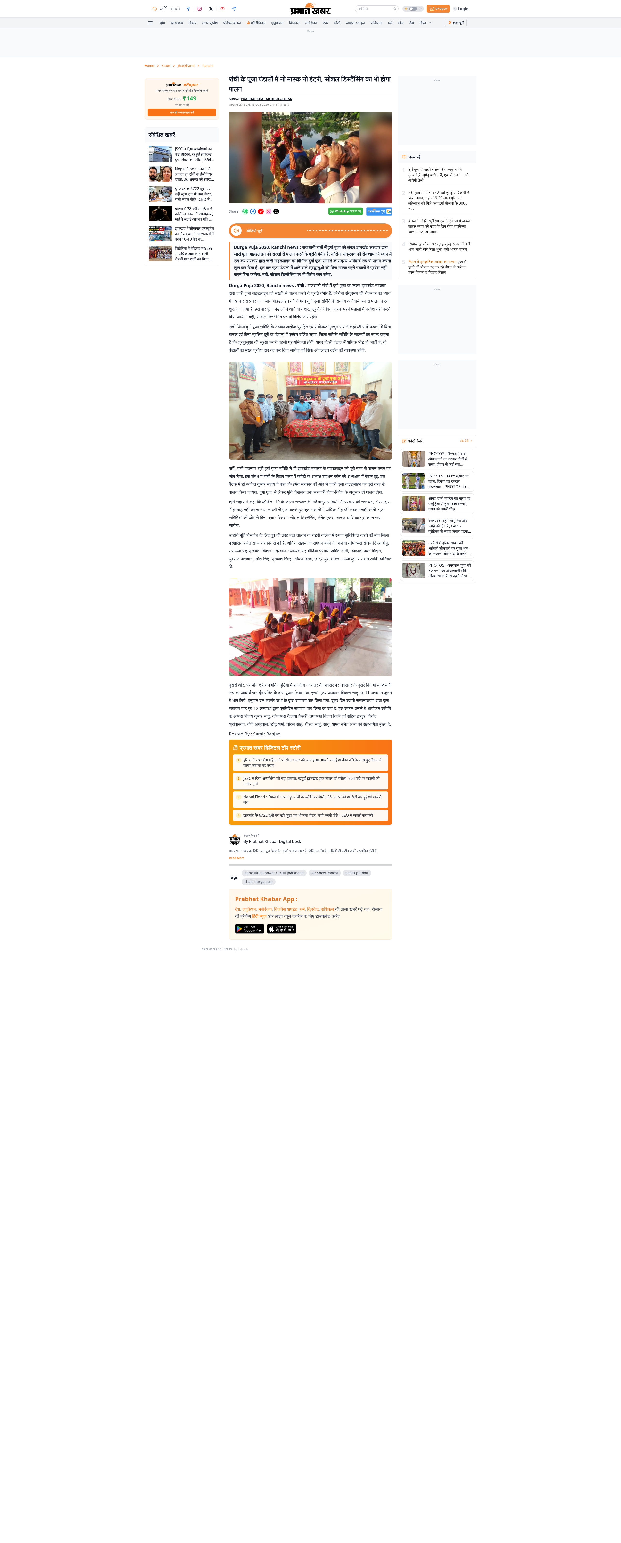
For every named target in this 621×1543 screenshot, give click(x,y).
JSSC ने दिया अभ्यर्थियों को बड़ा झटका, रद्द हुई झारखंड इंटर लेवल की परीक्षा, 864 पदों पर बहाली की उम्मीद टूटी (311, 781)
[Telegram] (233, 8)
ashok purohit (357, 873)
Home (149, 65)
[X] (211, 8)
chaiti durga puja (259, 881)
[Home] (310, 9)
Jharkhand (186, 65)
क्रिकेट (313, 909)
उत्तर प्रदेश (210, 22)
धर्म (390, 22)
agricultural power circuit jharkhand (274, 873)
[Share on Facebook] (253, 211)
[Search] (394, 8)
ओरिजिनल (258, 22)
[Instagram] (199, 8)
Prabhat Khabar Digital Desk (275, 841)
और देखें (464, 441)
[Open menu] (150, 23)
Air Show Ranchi (324, 873)
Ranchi (207, 65)
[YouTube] (222, 8)
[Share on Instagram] (268, 211)
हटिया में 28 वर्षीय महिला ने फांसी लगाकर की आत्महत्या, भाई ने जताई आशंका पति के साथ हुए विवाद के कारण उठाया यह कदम (312, 762)
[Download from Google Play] (249, 929)
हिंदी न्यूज (259, 916)
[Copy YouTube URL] (261, 211)
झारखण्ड (177, 22)
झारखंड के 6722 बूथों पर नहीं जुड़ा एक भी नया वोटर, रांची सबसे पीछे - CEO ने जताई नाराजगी (308, 815)
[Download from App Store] (281, 929)
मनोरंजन (311, 22)
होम (162, 22)
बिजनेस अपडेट (285, 909)
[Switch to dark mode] (413, 9)
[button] (310, 157)
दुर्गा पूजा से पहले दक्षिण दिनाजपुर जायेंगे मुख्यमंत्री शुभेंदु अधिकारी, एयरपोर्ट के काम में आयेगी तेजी (438, 175)
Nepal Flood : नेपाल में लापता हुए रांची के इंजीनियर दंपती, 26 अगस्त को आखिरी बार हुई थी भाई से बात (312, 799)
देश (411, 22)
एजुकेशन (277, 22)
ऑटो (337, 22)
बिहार (192, 22)
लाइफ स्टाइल (355, 22)
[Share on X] (276, 211)
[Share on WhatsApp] (245, 211)
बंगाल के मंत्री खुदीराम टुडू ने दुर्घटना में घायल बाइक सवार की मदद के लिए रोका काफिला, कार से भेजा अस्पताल (439, 226)
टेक (325, 22)
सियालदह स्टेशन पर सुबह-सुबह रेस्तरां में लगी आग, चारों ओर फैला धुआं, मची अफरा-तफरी (439, 246)
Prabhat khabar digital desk (266, 99)
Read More (236, 858)
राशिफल (376, 22)
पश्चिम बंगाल (232, 22)
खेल (401, 22)
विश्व (423, 22)
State (166, 65)
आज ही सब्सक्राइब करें (182, 112)
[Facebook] (188, 8)
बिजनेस (294, 22)
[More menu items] (430, 23)
